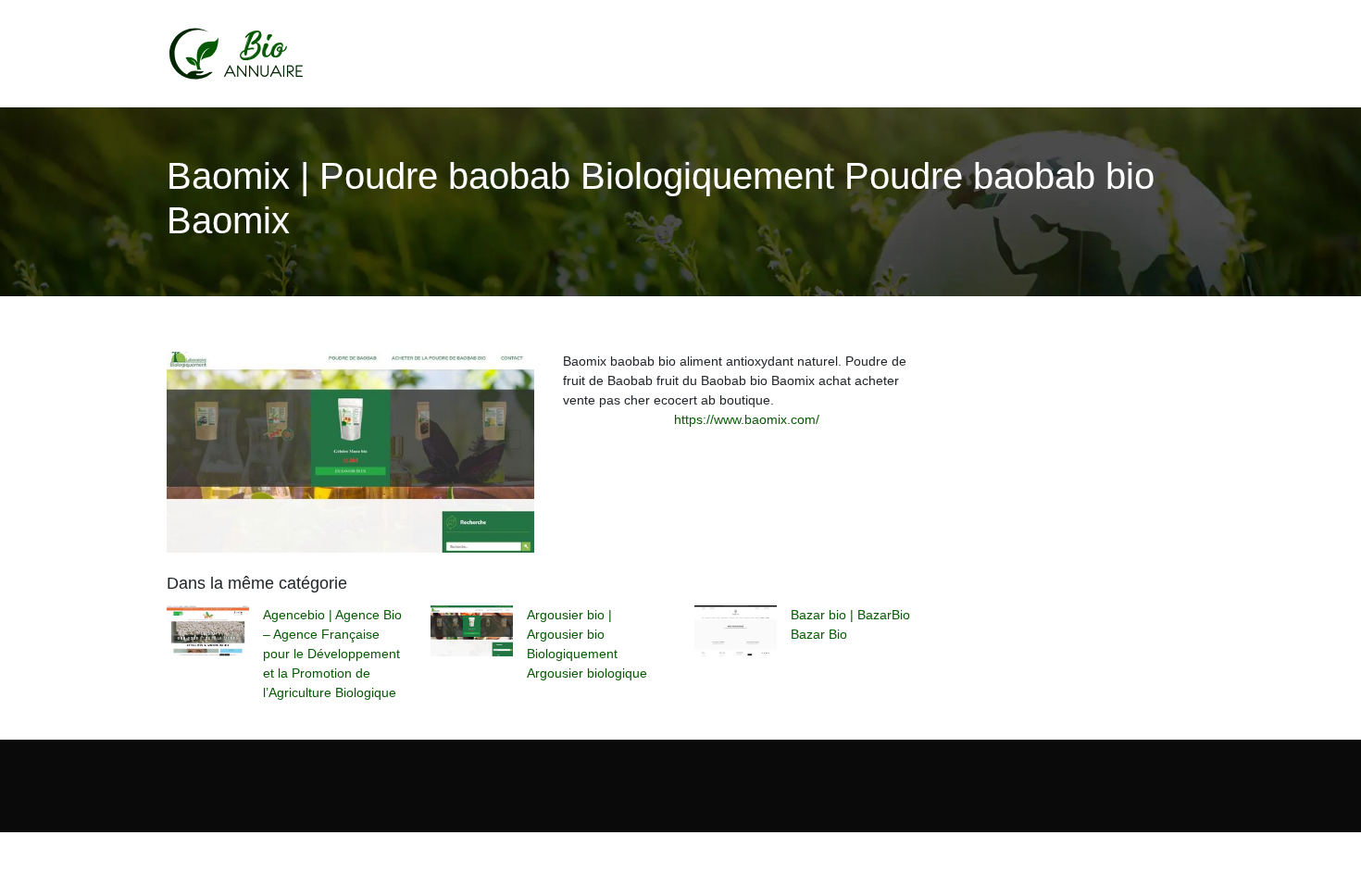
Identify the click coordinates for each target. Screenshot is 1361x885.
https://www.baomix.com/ (746, 419)
